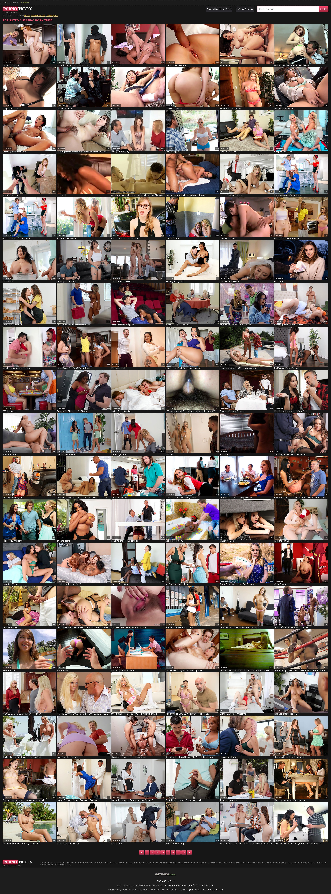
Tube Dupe (7, 62)
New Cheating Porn (219, 9)
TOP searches (244, 9)
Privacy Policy (178, 885)
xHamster (115, 62)
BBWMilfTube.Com (165, 881)
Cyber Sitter (218, 889)
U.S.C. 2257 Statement (204, 885)
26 (173, 852)
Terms (168, 885)
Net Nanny (206, 889)
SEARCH (324, 9)
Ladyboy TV (25, 3)
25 (168, 852)
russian (34, 15)
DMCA (189, 885)
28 (184, 852)
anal (26, 15)
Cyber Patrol (193, 889)
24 (163, 852)
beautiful (41, 15)
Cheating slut (52, 15)
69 (29, 15)
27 (178, 852)
